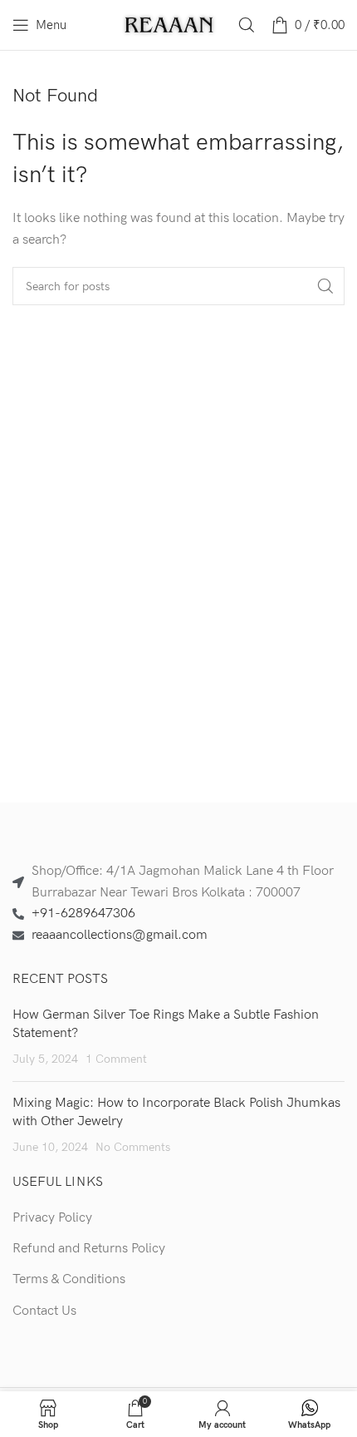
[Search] (246, 25)
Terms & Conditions (68, 1279)
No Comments (132, 1147)
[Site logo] (170, 24)
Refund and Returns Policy (88, 1249)
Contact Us (44, 1311)
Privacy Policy (52, 1218)
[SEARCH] (325, 286)
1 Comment (116, 1059)
